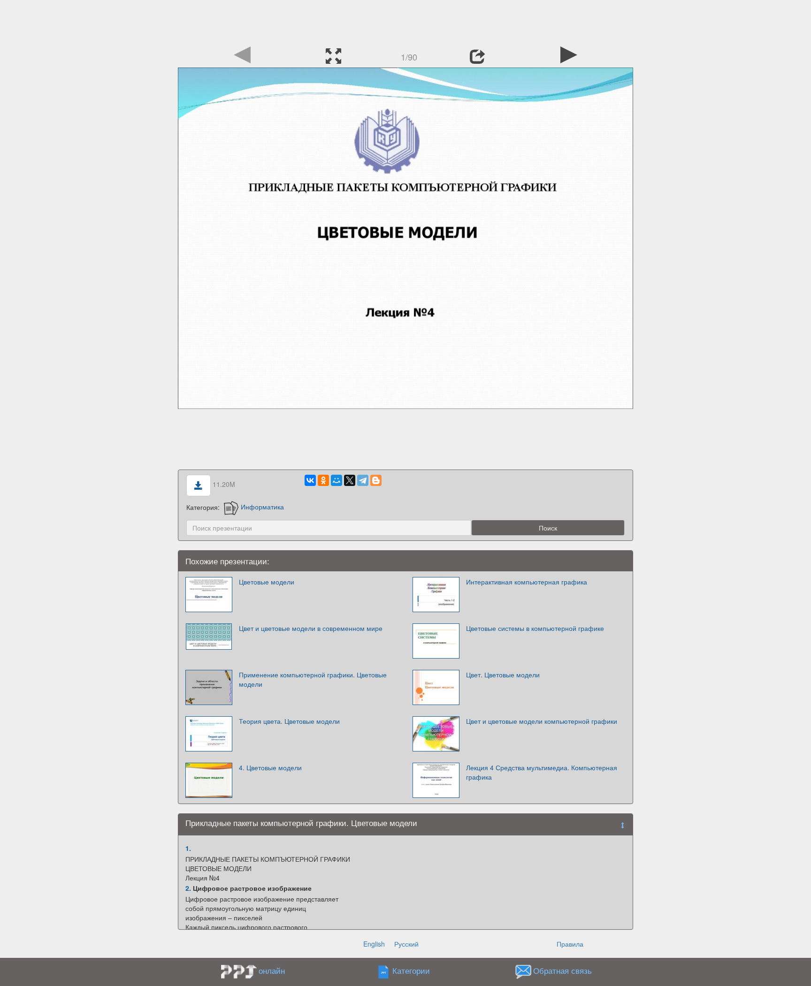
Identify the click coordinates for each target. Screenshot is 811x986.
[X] (349, 480)
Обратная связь (562, 970)
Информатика (262, 506)
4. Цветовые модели (270, 767)
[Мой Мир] (336, 480)
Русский (406, 943)
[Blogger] (376, 480)
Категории (411, 970)
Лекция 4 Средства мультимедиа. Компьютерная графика (541, 772)
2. (188, 888)
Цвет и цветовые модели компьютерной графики (541, 721)
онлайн (272, 970)
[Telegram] (362, 480)
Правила (570, 943)
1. (188, 848)
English (374, 943)
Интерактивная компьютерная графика (526, 581)
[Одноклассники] (323, 480)
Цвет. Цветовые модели (503, 674)
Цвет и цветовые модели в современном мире (311, 628)
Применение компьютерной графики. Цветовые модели (313, 679)
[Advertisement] (405, 21)
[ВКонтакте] (310, 480)
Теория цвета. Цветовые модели (289, 721)
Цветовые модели (266, 581)
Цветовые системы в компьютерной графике (535, 628)
